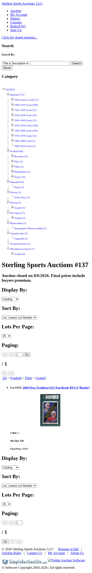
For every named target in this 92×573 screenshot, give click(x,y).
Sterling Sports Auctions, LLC (22, 3)
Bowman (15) (21, 156)
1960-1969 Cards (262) (26, 131)
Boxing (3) (15, 203)
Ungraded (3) (21, 239)
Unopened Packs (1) (20, 244)
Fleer (28, 378)
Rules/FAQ (18, 26)
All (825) (10, 89)
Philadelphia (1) (22, 172)
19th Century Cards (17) (26, 100)
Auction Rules (11, 553)
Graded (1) (19, 208)
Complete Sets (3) (19, 233)
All (4, 378)
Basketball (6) (17, 182)
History (15, 18)
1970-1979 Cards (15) (25, 136)
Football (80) (16, 151)
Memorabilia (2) (18, 223)
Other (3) (19, 167)
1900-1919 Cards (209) (26, 105)
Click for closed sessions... (19, 37)
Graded (41, 378)
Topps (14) (19, 177)
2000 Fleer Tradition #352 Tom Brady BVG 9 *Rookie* (56, 387)
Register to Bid (68, 549)
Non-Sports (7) (17, 213)
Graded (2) (19, 218)
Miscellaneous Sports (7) (22, 249)
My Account (18, 14)
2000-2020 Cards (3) (24, 146)
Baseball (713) (17, 95)
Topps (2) (19, 187)
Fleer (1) (18, 161)
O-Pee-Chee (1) (22, 197)
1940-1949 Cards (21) (25, 120)
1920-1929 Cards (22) (25, 110)
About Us (77, 553)
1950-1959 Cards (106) (26, 125)
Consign (16, 22)
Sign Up (16, 30)
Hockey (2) (15, 192)
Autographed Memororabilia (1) (30, 228)
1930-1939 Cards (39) (25, 115)
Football (15, 378)
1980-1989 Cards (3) (24, 141)
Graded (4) (19, 254)
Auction (15, 11)
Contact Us (34, 553)
